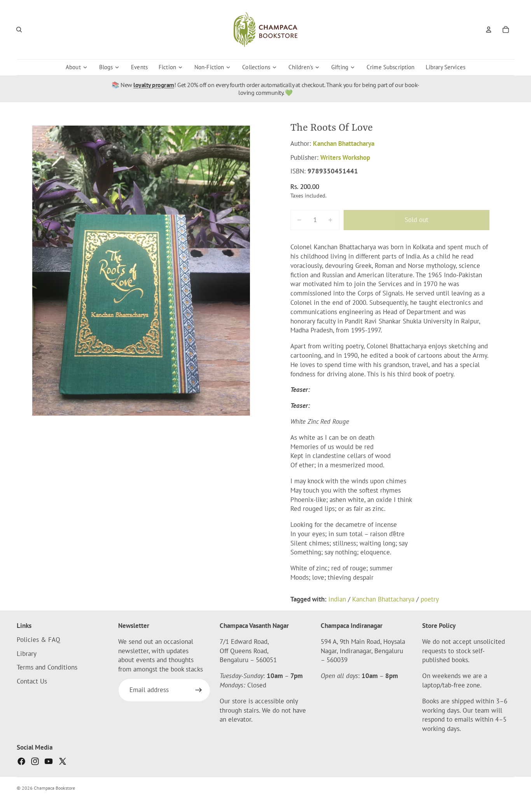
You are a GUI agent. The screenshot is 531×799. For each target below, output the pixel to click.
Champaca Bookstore (54, 788)
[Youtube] (48, 761)
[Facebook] (21, 761)
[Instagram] (35, 761)
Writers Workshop (345, 157)
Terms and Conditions (47, 667)
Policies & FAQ (38, 639)
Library (27, 653)
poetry (430, 599)
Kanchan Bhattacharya (343, 143)
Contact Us (32, 681)
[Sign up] (198, 690)
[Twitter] (62, 761)
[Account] (488, 29)
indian (337, 599)
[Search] (19, 29)
